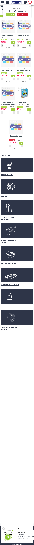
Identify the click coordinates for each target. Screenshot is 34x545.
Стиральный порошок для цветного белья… (8, 36)
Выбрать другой (22, 14)
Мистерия (16, 2)
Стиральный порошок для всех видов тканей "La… (24, 36)
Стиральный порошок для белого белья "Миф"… (24, 103)
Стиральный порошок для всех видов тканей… (24, 69)
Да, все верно (10, 14)
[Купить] (13, 42)
